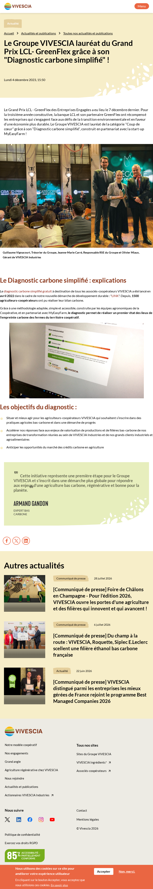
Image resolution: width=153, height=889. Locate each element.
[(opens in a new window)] (10, 819)
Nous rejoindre (14, 778)
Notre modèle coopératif (21, 745)
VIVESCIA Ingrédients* (91, 762)
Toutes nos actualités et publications (88, 33)
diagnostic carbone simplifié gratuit (28, 291)
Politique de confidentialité (22, 834)
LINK (115, 296)
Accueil (9, 33)
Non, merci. (127, 871)
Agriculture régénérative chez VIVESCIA (31, 770)
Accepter (103, 871)
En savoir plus (59, 885)
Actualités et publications (38, 33)
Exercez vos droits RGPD (21, 843)
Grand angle (13, 761)
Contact (81, 810)
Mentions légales (87, 819)
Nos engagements (16, 753)
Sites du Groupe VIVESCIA (93, 754)
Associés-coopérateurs (91, 771)
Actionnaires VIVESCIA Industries (27, 795)
